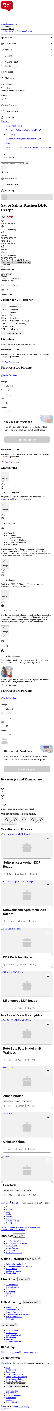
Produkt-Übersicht (13, 1271)
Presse (8, 1294)
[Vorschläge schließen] (3, 167)
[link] (29, 128)
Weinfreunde (11, 1337)
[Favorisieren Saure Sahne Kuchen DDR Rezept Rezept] (10, 217)
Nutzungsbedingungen (15, 1374)
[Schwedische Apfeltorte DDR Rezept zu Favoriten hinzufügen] (48, 885)
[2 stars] (15, 820)
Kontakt (9, 1296)
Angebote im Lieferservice (16, 1243)
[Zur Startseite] (9, 16)
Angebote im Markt (14, 1241)
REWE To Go (11, 1333)
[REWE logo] (5, 121)
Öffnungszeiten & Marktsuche (18, 1314)
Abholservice (11, 1269)
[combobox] (12, 163)
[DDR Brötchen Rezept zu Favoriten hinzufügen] (48, 933)
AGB (8, 1367)
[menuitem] (27, 38)
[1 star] (7, 820)
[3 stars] (24, 820)
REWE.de (5, 1203)
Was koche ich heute (14, 1316)
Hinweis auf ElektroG (14, 1381)
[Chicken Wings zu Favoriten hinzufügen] (48, 1117)
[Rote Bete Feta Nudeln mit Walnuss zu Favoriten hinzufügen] (48, 1024)
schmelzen (5, 499)
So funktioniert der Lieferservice (19, 1266)
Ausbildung (10, 1291)
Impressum (10, 1372)
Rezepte (15, 1203)
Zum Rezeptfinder (11, 362)
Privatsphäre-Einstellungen (16, 1377)
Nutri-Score (10, 1319)
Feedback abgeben (27, 439)
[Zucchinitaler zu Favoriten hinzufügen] (48, 1071)
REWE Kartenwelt (13, 1335)
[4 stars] (33, 820)
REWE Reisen (12, 1330)
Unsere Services (12, 1248)
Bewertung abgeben (9, 824)
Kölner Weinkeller (13, 1342)
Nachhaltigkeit (12, 1285)
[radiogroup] (27, 820)
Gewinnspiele (11, 1250)
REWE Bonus (11, 1246)
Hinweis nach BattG (14, 1379)
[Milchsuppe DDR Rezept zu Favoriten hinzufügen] (48, 976)
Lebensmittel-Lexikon (14, 1310)
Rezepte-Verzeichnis (14, 1312)
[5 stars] (41, 820)
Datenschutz (11, 1370)
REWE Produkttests (14, 1252)
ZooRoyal (10, 1339)
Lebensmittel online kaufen (17, 1264)
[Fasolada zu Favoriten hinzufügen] (48, 1161)
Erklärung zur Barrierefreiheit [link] (17, 1386)
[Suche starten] (26, 163)
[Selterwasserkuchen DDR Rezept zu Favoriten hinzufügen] (48, 838)
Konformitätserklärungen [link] (16, 1384)
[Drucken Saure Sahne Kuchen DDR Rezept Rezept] (3, 217)
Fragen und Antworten (15, 1307)
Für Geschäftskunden (14, 1273)
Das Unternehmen (13, 1287)
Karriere (9, 1289)
